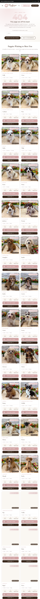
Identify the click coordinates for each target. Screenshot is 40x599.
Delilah (23, 403)
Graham (4, 111)
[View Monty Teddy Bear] (10, 427)
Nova (22, 585)
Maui (22, 549)
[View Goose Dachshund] (10, 318)
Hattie (23, 367)
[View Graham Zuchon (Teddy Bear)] (10, 99)
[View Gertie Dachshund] (29, 282)
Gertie (23, 294)
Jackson (4, 221)
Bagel (3, 585)
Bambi (23, 257)
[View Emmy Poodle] (10, 391)
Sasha (3, 148)
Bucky (23, 476)
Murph (4, 476)
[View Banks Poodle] (10, 282)
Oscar (22, 75)
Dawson (4, 367)
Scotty (23, 330)
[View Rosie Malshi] (10, 172)
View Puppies (35, 5)
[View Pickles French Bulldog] (10, 537)
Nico (22, 111)
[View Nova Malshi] (29, 573)
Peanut (23, 221)
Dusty (22, 184)
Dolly (3, 75)
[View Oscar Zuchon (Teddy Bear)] (29, 63)
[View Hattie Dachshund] (29, 354)
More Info (13, 87)
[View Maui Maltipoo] (29, 537)
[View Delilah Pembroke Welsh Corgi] (29, 391)
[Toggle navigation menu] (2, 5)
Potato (23, 439)
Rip (3, 512)
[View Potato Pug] (29, 427)
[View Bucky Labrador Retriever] (29, 464)
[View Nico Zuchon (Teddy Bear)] (29, 99)
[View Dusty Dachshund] (29, 172)
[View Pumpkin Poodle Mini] (10, 245)
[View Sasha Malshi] (10, 136)
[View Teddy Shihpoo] (29, 500)
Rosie (3, 184)
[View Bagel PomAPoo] (10, 573)
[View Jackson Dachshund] (10, 209)
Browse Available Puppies (12, 37)
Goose (4, 330)
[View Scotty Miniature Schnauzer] (29, 318)
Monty (4, 439)
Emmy (4, 403)
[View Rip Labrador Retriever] (10, 500)
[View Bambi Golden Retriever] (29, 245)
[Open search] (19, 5)
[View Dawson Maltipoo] (10, 354)
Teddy (23, 512)
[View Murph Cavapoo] (10, 464)
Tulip (22, 148)
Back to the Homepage (28, 37)
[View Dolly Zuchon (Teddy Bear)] (10, 63)
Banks (4, 294)
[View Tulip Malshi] (29, 136)
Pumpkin (4, 257)
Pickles (4, 549)
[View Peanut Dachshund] (29, 209)
